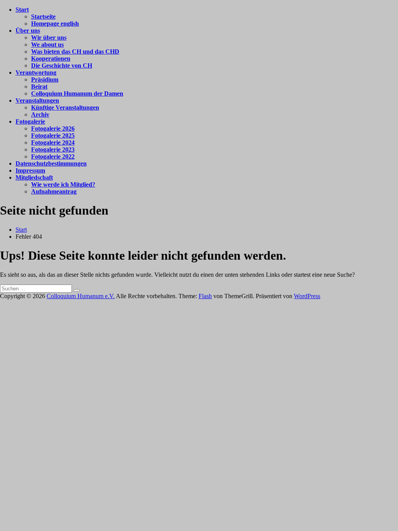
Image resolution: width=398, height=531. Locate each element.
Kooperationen (50, 58)
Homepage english (55, 23)
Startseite (43, 16)
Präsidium (44, 79)
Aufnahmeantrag (54, 191)
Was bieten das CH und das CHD (75, 51)
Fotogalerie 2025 (53, 135)
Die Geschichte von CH (61, 65)
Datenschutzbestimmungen (51, 163)
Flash (205, 296)
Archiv (40, 114)
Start (22, 9)
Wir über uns (48, 37)
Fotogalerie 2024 (53, 142)
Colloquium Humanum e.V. (81, 296)
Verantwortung (36, 72)
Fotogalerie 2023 (53, 149)
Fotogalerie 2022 (53, 156)
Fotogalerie (30, 121)
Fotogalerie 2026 (53, 128)
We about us (47, 44)
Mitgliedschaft (34, 177)
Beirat (39, 86)
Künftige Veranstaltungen (65, 107)
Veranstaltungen (37, 100)
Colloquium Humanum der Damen (77, 93)
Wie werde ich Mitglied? (63, 184)
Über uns (28, 30)
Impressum (30, 170)
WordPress (307, 296)
